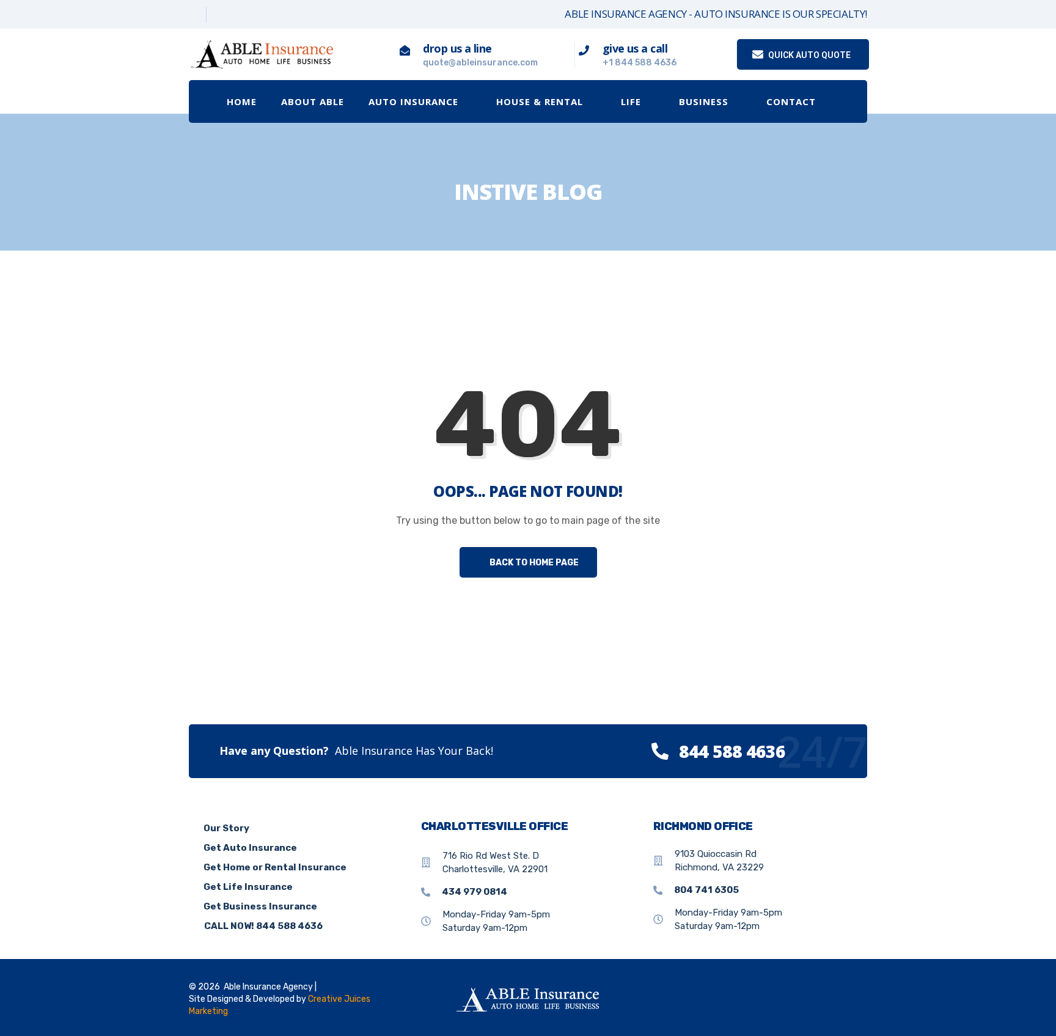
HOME (242, 101)
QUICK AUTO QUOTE (808, 55)
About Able (312, 101)
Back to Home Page (533, 562)
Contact (791, 101)
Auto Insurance (413, 101)
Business (703, 101)
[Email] (251, 15)
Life (631, 101)
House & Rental (539, 101)
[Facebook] (193, 15)
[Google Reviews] (222, 15)
